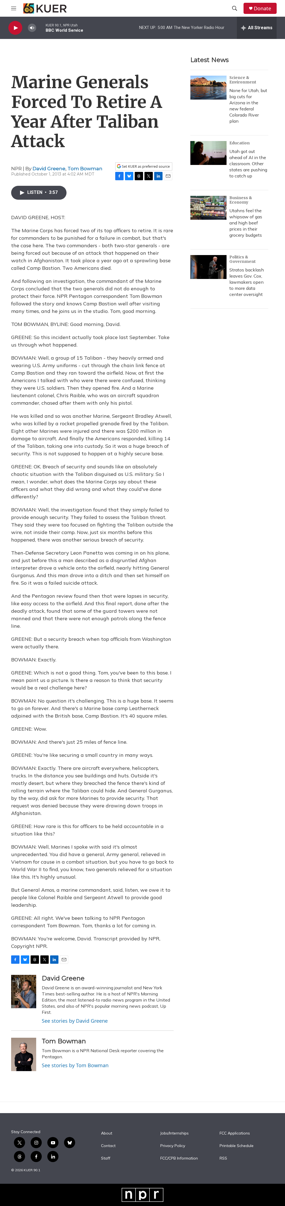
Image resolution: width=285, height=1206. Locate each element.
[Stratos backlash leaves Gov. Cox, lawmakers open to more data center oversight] (208, 267)
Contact (108, 1146)
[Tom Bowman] (23, 1054)
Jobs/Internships (174, 1133)
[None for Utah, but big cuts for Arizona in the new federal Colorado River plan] (208, 88)
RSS (223, 1158)
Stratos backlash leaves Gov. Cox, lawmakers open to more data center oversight (246, 282)
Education (239, 142)
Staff (105, 1158)
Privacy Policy (172, 1146)
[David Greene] (23, 991)
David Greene (49, 168)
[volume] (32, 28)
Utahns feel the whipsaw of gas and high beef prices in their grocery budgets (245, 223)
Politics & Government (242, 259)
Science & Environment (242, 80)
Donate (262, 8)
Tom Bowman (85, 168)
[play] (15, 28)
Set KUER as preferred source (145, 166)
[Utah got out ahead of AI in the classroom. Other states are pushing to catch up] (208, 153)
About (106, 1133)
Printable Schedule (237, 1146)
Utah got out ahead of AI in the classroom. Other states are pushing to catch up (248, 164)
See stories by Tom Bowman (75, 1065)
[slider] (41, 28)
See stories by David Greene (75, 1020)
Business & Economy (240, 200)
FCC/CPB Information (179, 1158)
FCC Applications (235, 1133)
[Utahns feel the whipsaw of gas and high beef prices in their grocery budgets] (208, 208)
